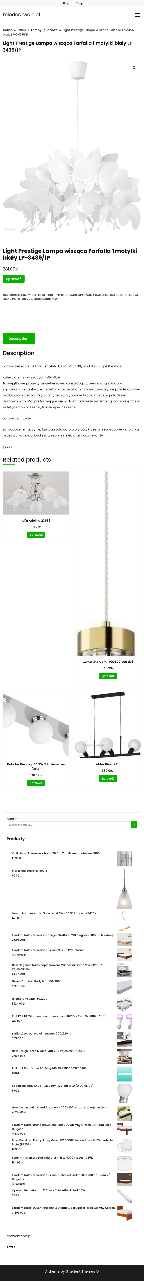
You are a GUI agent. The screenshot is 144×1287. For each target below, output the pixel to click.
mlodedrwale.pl (21, 14)
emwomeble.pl (19, 1236)
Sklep (79, 3)
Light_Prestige (58, 295)
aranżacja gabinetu (93, 295)
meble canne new (46, 299)
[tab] (18, 338)
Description (18, 338)
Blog (66, 3)
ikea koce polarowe (124, 295)
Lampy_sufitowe (33, 295)
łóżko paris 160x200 (17, 299)
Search (13, 818)
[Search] (134, 824)
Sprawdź (13, 278)
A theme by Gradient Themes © (72, 1271)
